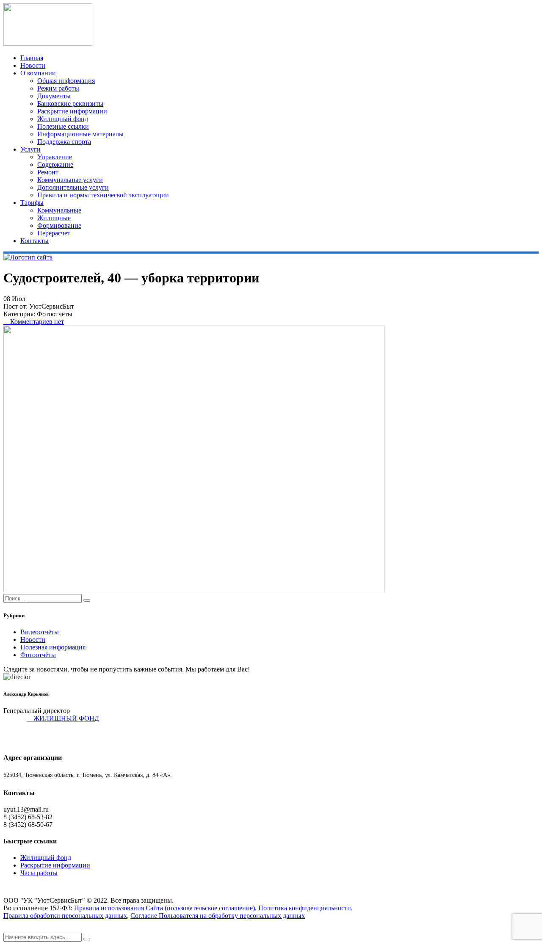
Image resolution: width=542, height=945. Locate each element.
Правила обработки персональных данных (65, 915)
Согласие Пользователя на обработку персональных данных (217, 915)
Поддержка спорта (64, 141)
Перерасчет (53, 233)
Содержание (55, 164)
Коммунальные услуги (70, 179)
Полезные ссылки (63, 126)
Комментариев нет (36, 321)
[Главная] (28, 257)
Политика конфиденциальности (304, 908)
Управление (54, 156)
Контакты (34, 240)
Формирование (59, 225)
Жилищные (54, 217)
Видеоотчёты (39, 632)
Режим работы (58, 88)
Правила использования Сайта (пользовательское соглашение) (164, 908)
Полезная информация (53, 647)
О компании (38, 73)
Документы (54, 95)
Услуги (30, 149)
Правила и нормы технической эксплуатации (103, 195)
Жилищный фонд (62, 118)
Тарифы (32, 202)
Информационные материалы (80, 134)
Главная (31, 57)
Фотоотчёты (38, 654)
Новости (32, 65)
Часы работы (39, 872)
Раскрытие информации (72, 111)
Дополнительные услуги (73, 187)
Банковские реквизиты (70, 103)
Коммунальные (59, 210)
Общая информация (66, 80)
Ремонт (47, 172)
